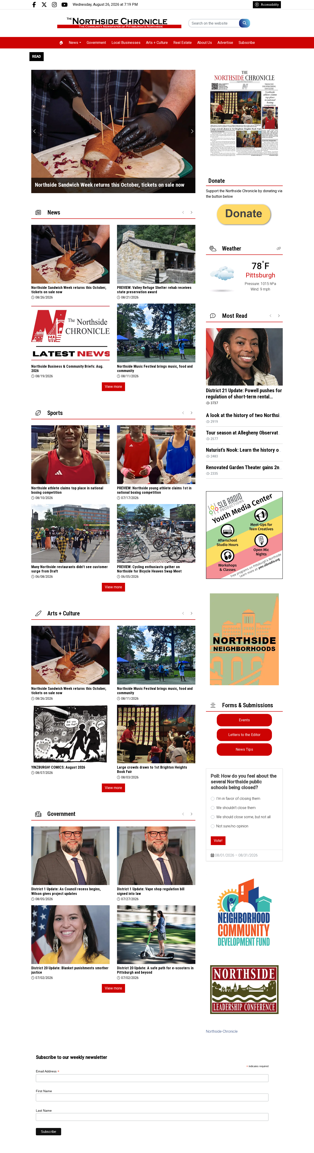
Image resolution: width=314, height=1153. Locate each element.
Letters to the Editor (244, 735)
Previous (34, 131)
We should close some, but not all (243, 817)
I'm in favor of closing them (238, 798)
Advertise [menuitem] (225, 42)
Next (191, 131)
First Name (44, 1091)
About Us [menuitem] (204, 42)
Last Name (44, 1110)
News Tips (244, 749)
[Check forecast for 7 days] (221, 279)
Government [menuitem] (96, 42)
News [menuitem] (73, 42)
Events (244, 720)
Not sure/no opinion (232, 826)
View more (113, 386)
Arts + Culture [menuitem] (157, 42)
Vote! (218, 840)
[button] (279, 248)
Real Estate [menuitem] (182, 42)
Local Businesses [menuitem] (125, 42)
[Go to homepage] (119, 23)
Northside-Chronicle (222, 1031)
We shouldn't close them (236, 808)
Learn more (275, 1145)
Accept (298, 1145)
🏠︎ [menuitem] (61, 42)
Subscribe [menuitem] (247, 42)
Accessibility (270, 4)
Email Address (47, 1071)
